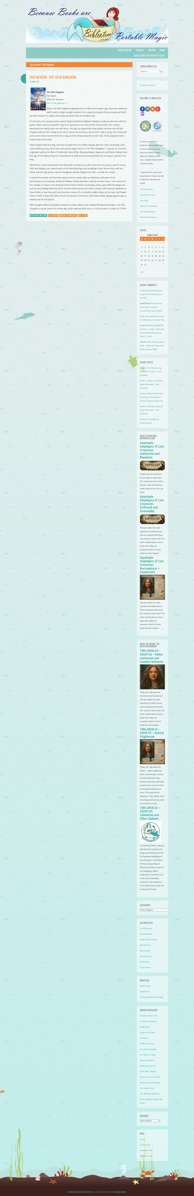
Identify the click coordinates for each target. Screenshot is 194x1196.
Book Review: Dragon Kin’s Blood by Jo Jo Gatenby (151, 294)
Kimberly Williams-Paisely (68, 215)
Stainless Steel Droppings (150, 1083)
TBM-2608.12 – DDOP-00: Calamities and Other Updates (150, 813)
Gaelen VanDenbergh (148, 940)
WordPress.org (146, 1156)
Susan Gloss (144, 962)
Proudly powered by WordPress (80, 1192)
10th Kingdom (53, 215)
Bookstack (144, 1038)
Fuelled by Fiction (147, 1044)
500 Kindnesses (146, 189)
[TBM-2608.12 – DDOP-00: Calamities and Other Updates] (150, 842)
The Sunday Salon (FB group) (151, 997)
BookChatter (145, 1027)
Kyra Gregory (145, 951)
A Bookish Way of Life (149, 1016)
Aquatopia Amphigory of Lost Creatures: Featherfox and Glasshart (152, 450)
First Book (144, 200)
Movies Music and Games (38, 215)
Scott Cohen (82, 215)
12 (152, 252)
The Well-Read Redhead (149, 1094)
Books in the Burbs (147, 1032)
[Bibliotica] (97, 45)
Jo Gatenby (144, 291)
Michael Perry (145, 956)
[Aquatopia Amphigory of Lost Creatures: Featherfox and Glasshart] (152, 470)
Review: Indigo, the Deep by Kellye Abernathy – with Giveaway (151, 384)
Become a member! (148, 85)
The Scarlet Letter (147, 1088)
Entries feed (145, 1145)
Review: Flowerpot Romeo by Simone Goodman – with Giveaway (151, 410)
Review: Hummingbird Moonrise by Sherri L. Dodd (152, 332)
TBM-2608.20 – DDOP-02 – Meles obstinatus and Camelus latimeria (151, 656)
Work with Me (124, 50)
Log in (142, 1139)
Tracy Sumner (145, 967)
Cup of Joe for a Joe (147, 195)
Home (162, 50)
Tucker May (144, 316)
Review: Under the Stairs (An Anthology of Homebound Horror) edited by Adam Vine (151, 397)
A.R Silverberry (146, 928)
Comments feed (146, 1150)
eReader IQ (144, 992)
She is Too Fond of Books (150, 1077)
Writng (151, 50)
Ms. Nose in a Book (148, 1055)
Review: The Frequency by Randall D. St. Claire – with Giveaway (150, 371)
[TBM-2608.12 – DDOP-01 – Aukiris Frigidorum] (152, 763)
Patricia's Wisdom (147, 1060)
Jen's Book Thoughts (148, 1049)
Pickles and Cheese (147, 1066)
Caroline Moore (120, 1192)
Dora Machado (146, 934)
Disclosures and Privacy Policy (149, 55)
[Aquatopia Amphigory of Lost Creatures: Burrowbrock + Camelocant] (152, 599)
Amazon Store (145, 986)
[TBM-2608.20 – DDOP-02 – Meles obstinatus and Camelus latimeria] (152, 689)
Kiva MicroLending (147, 212)
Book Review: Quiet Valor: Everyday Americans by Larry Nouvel (151, 307)
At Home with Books (148, 1021)
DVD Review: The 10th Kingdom (53, 77)
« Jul (141, 272)
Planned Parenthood (148, 217)
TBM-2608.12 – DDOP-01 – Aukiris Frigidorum (152, 733)
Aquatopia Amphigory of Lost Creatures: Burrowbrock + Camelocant (152, 565)
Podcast (140, 50)
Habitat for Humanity (148, 206)
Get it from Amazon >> (57, 103)
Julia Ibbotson (145, 945)
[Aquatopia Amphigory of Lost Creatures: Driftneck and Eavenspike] (152, 524)
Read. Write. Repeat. (148, 1071)
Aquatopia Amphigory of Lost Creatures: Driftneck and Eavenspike (152, 504)
